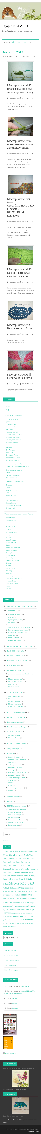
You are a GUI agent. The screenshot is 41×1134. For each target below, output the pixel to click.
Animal (6, 851)
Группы (5, 840)
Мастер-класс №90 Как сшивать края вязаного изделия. (19, 272)
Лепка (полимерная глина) (17, 778)
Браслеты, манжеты (12, 419)
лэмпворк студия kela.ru (17, 909)
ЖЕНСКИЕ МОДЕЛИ (14, 692)
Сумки (8, 493)
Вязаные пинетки (11, 445)
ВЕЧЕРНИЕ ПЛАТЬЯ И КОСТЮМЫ (19, 646)
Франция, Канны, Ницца (14, 578)
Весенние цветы (13, 817)
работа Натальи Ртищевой (12, 920)
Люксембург (10, 558)
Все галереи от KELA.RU (15, 656)
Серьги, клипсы (13, 638)
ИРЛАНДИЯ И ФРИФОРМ (16, 717)
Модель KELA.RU (21, 883)
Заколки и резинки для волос (18, 630)
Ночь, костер (25, 986)
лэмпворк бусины (11, 905)
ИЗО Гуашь (9, 452)
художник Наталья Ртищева (21, 923)
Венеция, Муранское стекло (16, 481)
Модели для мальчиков (15, 681)
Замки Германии (11, 540)
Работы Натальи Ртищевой (13, 415)
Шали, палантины (11, 500)
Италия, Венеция (11, 550)
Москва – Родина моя (13, 560)
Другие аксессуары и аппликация (19, 627)
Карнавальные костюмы (15, 722)
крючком (7, 902)
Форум (8, 410)
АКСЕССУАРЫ (12, 611)
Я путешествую (9, 526)
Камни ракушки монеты (14, 470)
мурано (13, 916)
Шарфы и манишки (14, 704)
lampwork (25, 862)
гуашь (17, 898)
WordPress (34, 1129)
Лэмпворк (11, 780)
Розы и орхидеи (13, 825)
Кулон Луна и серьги (11, 970)
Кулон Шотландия (10, 965)
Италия (8, 545)
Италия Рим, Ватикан (13, 548)
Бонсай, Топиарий (14, 757)
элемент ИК (13, 926)
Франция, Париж (11, 581)
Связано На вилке (13, 796)
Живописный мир (10, 950)
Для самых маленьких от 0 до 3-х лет (20, 674)
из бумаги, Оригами (15, 767)
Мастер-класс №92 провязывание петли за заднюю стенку (20, 144)
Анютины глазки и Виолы (17, 810)
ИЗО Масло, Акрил (12, 455)
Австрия (8, 530)
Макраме (11, 783)
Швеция (8, 589)
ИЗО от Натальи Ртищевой (16, 712)
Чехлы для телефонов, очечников (16, 498)
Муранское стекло (11, 478)
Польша (8, 566)
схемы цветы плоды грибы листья (17, 1089)
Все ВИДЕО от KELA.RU (15, 651)
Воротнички (12, 622)
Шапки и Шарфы (14, 701)
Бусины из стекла (11, 424)
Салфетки (11, 635)
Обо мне (7, 406)
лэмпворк (30, 902)
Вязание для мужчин (12, 442)
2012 (19, 42)
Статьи (9, 801)
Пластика (9, 485)
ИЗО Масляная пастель (13, 458)
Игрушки (9, 447)
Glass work (22, 858)
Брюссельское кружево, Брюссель (18, 466)
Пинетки (11, 684)
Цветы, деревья (11, 495)
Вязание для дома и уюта (14, 434)
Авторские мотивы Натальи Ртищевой (20, 606)
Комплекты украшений (16, 632)
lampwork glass (9, 872)
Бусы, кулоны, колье (15, 620)
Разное (8, 487)
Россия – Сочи (10, 568)
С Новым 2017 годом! (11, 955)
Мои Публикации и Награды (16, 727)
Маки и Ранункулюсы (15, 822)
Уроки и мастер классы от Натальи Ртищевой (19, 514)
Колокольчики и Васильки (16, 820)
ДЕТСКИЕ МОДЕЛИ (14, 670)
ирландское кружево (28, 898)
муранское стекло (25, 916)
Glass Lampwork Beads (19, 855)
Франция (8, 573)
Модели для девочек (15, 679)
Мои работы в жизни (13, 475)
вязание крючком (25, 894)
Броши (8, 422)
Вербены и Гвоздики (15, 815)
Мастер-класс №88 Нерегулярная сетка (19, 376)
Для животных (13, 625)
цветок (31, 923)
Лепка (8, 473)
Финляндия (9, 571)
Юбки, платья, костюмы (16, 706)
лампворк (20, 902)
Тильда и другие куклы (16, 788)
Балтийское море (11, 532)
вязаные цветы (8, 898)
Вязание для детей (12, 432)
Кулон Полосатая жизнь (12, 960)
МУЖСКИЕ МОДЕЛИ (14, 732)
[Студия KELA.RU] (9, 13)
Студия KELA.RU (15, 25)
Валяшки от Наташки (13, 427)
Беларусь (8, 535)
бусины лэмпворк (22, 891)
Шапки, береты (11, 503)
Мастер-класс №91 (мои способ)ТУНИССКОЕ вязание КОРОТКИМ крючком (20, 207)
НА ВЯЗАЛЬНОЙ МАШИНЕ (16, 744)
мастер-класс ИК (15, 913)
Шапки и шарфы (13, 687)
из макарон (12, 770)
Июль (25, 42)
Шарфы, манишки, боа (13, 505)
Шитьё (10, 790)
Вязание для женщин (13, 437)
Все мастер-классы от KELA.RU (17, 660)
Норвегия (9, 563)
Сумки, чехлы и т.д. (15, 640)
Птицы (10, 785)
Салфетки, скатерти (12, 490)
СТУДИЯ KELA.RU (12, 887)
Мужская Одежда (14, 735)
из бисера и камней (14, 765)
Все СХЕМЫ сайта (13, 665)
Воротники (9, 429)
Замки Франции (11, 542)
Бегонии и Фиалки (14, 812)
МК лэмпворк (10, 518)
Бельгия (8, 537)
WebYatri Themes (33, 1132)
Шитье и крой (10, 508)
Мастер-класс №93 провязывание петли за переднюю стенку (20, 88)
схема (12, 923)
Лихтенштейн (10, 555)
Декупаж (11, 762)
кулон (14, 902)
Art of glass (14, 851)
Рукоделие (10, 753)
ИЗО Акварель (10, 450)
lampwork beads (9, 865)
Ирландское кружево (12, 460)
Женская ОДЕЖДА (14, 696)
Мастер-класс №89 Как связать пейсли (19, 326)
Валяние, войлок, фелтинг (17, 760)
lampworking (21, 872)
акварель (11, 891)
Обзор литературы (13, 749)
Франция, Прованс (12, 583)
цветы (5, 926)
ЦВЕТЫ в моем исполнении (16, 806)
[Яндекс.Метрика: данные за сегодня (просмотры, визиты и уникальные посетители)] (9, 1053)
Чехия (8, 586)
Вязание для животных (13, 440)
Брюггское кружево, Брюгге (16, 464)
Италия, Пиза (10, 553)
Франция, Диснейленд (13, 576)
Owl (25, 879)
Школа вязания (11, 520)
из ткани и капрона (14, 775)
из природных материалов (17, 772)
